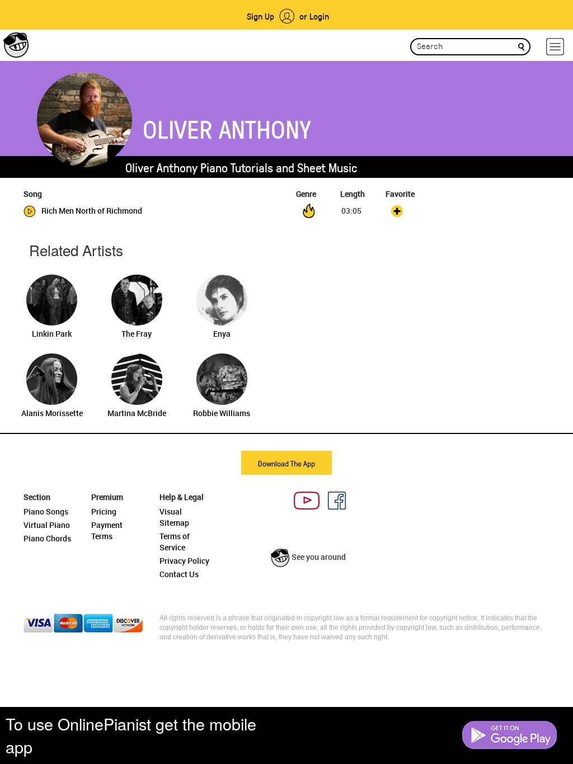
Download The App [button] (286, 463)
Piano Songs (46, 511)
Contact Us (179, 574)
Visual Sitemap (174, 517)
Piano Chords (47, 538)
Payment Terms (107, 530)
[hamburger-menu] (555, 46)
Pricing (103, 511)
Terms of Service (174, 542)
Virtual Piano (47, 525)
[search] (521, 46)
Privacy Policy (184, 560)
